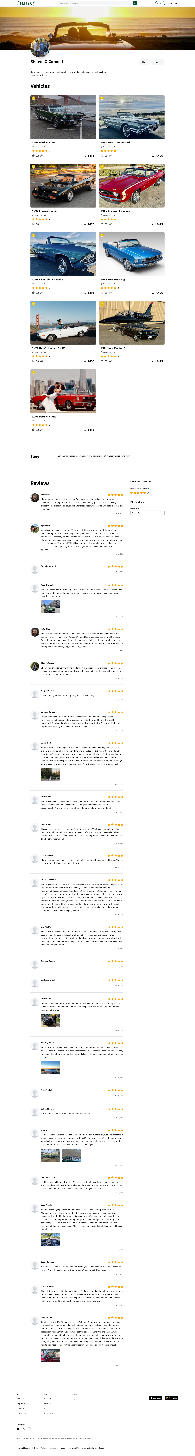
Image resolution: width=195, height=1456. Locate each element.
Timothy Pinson (47, 1043)
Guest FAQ (21, 1408)
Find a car (21, 1398)
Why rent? (21, 1403)
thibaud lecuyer (47, 1109)
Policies (44, 1448)
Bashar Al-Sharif (48, 980)
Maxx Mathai (46, 1090)
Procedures (53, 1448)
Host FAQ (48, 1408)
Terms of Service (23, 1448)
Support (102, 1448)
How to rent (21, 1413)
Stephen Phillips (48, 1177)
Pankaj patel (46, 1317)
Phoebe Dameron (48, 880)
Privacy (35, 1448)
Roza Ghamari (47, 585)
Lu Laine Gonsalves (49, 712)
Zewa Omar (46, 796)
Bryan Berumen (47, 1262)
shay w (44, 1130)
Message (158, 62)
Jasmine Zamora (48, 961)
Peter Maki (45, 494)
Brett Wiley (46, 824)
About (63, 1448)
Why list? (48, 1403)
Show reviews (134, 509)
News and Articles (89, 1448)
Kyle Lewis (45, 525)
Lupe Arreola (46, 1205)
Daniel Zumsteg (47, 1286)
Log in (74, 1399)
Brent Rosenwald (48, 566)
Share (144, 62)
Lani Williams (47, 999)
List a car (160, 3)
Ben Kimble (46, 927)
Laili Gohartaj (46, 743)
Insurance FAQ (73, 1448)
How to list (48, 1413)
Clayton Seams (47, 663)
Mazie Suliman (47, 855)
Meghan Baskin (47, 691)
